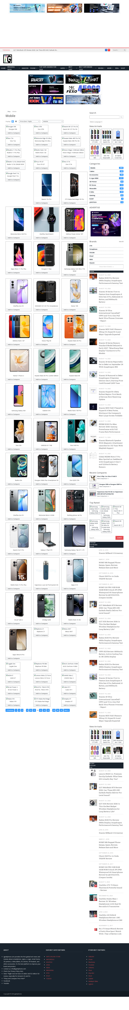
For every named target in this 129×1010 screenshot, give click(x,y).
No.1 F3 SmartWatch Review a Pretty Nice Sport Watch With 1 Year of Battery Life (111, 931)
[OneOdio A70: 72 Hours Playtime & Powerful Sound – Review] (93, 884)
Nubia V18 (13, 701)
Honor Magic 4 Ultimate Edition (73, 153)
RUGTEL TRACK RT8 (41, 690)
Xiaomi (91, 263)
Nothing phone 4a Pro (74, 515)
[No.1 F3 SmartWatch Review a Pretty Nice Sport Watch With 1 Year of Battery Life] (93, 927)
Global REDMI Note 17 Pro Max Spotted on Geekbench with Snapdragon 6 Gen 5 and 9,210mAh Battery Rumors (110, 462)
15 (48, 710)
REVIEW (101, 68)
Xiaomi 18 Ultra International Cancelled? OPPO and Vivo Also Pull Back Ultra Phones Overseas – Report (111, 315)
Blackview (91, 962)
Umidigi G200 (46, 620)
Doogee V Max (46, 269)
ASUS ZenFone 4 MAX (70, 666)
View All (121, 241)
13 (40, 710)
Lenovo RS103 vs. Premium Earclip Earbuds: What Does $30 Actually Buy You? (110, 776)
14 (44, 710)
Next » (66, 710)
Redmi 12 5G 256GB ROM (15, 164)
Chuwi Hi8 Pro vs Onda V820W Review (109, 577)
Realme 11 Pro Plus (13, 153)
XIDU (91, 259)
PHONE (32, 68)
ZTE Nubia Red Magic (42, 701)
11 (34, 710)
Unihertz (91, 968)
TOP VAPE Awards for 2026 (47, 68)
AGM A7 (13, 678)
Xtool (91, 256)
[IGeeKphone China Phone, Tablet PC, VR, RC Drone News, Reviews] (8, 59)
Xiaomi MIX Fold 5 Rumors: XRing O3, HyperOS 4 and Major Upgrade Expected (110, 332)
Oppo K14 (74, 585)
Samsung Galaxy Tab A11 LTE (74, 550)
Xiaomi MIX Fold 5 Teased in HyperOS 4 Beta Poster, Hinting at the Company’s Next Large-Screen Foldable (111, 412)
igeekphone (18, 994)
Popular (92, 543)
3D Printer (106, 182)
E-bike (106, 192)
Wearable (106, 188)
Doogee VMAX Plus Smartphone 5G (46, 480)
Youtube (6, 983)
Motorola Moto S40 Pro (19, 234)
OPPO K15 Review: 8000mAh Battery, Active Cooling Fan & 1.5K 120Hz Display (111, 654)
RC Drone (106, 185)
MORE (109, 68)
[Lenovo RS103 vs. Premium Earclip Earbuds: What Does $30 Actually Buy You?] (93, 772)
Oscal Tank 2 (18, 620)
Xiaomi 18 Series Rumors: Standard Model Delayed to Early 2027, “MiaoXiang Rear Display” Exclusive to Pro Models (111, 348)
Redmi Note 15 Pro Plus (18, 585)
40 (57, 710)
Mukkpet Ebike (93, 981)
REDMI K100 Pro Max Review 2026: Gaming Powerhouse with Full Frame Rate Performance (109, 428)
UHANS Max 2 (69, 678)
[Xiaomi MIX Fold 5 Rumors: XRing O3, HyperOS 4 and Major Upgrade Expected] (93, 328)
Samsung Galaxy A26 (18, 411)
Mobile (107, 168)
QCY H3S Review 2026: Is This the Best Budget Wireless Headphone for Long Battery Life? (109, 625)
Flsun (90, 970)
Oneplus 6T (69, 701)
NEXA (48, 968)
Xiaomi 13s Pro (46, 199)
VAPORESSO (50, 959)
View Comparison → (103, 478)
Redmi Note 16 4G (74, 620)
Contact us (7, 969)
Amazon (25, 68)
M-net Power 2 (13, 690)
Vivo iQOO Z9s (74, 480)
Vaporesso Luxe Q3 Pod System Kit (46, 585)
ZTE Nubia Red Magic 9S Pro (74, 199)
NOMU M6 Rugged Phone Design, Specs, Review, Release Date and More (109, 565)
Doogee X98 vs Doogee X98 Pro (110, 484)
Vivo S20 (18, 445)
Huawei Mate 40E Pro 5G (71, 141)
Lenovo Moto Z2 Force (42, 678)
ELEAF (106, 199)
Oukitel (90, 979)
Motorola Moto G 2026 (46, 515)
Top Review (93, 545)
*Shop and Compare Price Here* (14, 978)
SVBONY (91, 957)
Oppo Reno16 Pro (18, 655)
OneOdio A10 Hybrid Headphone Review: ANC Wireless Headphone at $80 (110, 917)
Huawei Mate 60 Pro (74, 341)
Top (90, 767)
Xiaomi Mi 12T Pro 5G (70, 129)
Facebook (7, 981)
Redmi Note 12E (40, 153)
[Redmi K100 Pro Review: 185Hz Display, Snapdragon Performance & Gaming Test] (93, 277)
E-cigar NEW (106, 178)
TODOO (48, 979)
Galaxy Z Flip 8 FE (46, 550)
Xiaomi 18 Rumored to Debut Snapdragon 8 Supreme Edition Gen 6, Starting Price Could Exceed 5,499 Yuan (111, 379)
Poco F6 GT (41, 164)
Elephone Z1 (41, 631)
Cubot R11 (68, 690)
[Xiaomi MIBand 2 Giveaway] (93, 552)
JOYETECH (106, 202)
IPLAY (48, 976)
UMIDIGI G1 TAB (46, 445)
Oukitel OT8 (46, 411)
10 (30, 710)
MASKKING (50, 970)
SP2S (47, 973)
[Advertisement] (64, 30)
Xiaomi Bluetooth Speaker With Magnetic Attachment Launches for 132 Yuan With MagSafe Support (111, 444)
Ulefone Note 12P (18, 341)
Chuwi (90, 959)
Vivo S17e (69, 164)
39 (54, 710)
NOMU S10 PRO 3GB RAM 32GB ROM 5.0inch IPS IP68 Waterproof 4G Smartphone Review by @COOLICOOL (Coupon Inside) (111, 592)
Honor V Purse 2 (18, 376)
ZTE (90, 246)
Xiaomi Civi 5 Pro (18, 550)
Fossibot (91, 965)
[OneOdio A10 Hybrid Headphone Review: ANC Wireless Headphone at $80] (93, 914)
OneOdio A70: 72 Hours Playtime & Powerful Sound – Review (110, 887)
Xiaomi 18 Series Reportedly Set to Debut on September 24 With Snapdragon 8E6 (111, 364)
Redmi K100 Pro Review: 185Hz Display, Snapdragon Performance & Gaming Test (111, 280)
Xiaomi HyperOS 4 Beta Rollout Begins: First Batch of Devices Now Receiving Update (110, 396)
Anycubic (91, 973)
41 (61, 710)
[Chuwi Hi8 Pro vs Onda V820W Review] (93, 575)
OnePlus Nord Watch (46, 234)
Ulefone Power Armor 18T (74, 234)
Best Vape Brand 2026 (85, 68)
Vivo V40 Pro (74, 445)
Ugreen (90, 984)
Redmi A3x (18, 480)
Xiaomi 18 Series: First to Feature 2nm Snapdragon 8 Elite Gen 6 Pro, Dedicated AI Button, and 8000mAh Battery (111, 296)
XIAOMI (91, 271)
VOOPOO (49, 962)
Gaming (106, 195)
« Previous (9, 710)
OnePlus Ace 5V (18, 515)
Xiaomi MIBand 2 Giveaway (111, 553)
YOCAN (91, 253)
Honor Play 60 (46, 341)
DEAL (117, 68)
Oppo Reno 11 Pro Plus (18, 269)
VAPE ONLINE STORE (53, 957)
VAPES (62, 68)
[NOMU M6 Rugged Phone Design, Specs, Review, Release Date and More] (93, 561)
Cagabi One (13, 666)
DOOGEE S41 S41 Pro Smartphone (46, 306)
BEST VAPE (70, 68)
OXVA (48, 965)
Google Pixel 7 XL (13, 176)
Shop (123, 68)
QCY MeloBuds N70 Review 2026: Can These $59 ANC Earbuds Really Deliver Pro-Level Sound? (36, 50)
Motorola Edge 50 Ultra (42, 141)
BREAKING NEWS (11, 68)
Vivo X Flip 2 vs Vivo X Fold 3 (107, 476)
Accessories (106, 175)
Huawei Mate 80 (74, 376)
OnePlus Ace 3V (18, 306)
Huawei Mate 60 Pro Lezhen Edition (46, 376)
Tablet (106, 171)
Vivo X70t (41, 129)
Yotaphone (93, 249)
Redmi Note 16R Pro (74, 411)
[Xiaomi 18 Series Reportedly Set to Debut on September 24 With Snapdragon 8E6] (93, 360)
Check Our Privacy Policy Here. (13, 971)
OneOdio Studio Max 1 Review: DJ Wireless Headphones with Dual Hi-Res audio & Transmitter (110, 903)
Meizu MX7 (69, 631)
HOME (3, 68)
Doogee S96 (13, 129)
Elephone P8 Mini (41, 666)
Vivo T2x (13, 141)
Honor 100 (74, 306)
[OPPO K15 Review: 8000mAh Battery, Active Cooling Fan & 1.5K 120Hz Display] (93, 650)
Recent (92, 763)
